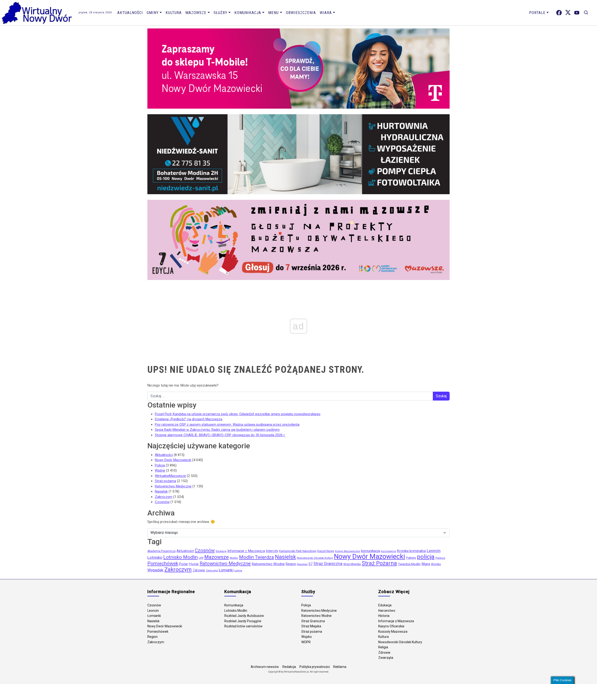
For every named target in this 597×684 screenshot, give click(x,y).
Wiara (326, 12)
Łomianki (226, 570)
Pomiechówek (162, 563)
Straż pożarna (165, 481)
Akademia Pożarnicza (161, 551)
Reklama (339, 667)
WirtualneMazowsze (170, 476)
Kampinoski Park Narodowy (297, 551)
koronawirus (388, 551)
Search (586, 12)
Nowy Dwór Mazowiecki (173, 460)
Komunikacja (247, 12)
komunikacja (370, 551)
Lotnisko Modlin (180, 557)
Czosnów (162, 502)
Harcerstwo (386, 610)
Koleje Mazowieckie (347, 551)
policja (425, 556)
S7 (310, 564)
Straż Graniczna (327, 563)
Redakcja (289, 667)
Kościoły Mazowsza (392, 631)
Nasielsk (161, 491)
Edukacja (221, 551)
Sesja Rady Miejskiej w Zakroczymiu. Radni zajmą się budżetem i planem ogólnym (217, 430)
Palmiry (411, 558)
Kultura (174, 12)
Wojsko (436, 564)
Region (291, 564)
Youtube (577, 12)
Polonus (440, 558)
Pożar (183, 564)
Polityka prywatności (314, 667)
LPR (201, 558)
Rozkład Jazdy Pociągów (242, 621)
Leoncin (434, 550)
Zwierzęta (212, 570)
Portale (537, 12)
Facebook (559, 12)
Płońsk (194, 564)
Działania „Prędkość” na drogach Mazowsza (188, 419)
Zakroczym (163, 497)
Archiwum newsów (265, 667)
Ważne (160, 470)
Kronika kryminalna (411, 551)
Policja (160, 465)
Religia (383, 647)
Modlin (234, 558)
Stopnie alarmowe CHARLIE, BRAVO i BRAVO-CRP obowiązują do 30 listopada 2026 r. (220, 435)
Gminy (153, 12)
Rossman (302, 564)
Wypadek (155, 570)
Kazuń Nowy (325, 551)
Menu (273, 12)
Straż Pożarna (379, 563)
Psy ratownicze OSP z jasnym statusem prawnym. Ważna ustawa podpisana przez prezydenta (227, 424)
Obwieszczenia (301, 12)
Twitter (568, 12)
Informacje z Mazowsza (246, 551)
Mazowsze (195, 12)
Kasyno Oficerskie (391, 626)
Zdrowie (199, 570)
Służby (220, 12)
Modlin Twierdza (256, 557)
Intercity (272, 551)
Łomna (238, 570)
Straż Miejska (352, 564)
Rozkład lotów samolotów (243, 626)
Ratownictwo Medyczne (173, 486)
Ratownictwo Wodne (268, 564)
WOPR (306, 642)
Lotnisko (154, 557)
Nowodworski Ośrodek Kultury (315, 558)
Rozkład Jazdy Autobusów (244, 616)
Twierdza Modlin (409, 564)
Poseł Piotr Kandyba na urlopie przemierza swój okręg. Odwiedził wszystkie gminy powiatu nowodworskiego (237, 414)
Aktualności (130, 12)
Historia (383, 616)
